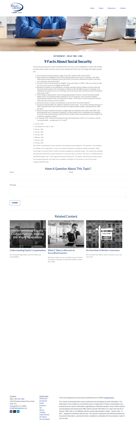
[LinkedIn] (18, 411)
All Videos (43, 417)
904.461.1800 (19, 399)
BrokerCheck (109, 398)
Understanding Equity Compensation (28, 250)
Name (12, 172)
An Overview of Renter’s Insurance (103, 250)
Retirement (43, 398)
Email (71, 172)
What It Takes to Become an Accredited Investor (61, 251)
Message (13, 185)
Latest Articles (44, 415)
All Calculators (44, 419)
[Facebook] (11, 411)
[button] (92, 8)
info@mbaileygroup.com (18, 408)
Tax (40, 408)
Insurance (42, 405)
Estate (41, 403)
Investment (43, 401)
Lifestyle (42, 412)
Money (41, 410)
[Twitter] (14, 411)
